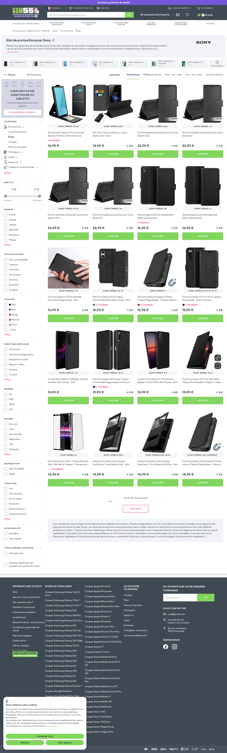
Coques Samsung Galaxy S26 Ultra (63, 620)
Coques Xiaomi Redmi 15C (98, 701)
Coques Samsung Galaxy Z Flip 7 (62, 600)
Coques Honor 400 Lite (97, 721)
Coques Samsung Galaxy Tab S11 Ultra (62, 594)
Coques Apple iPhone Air (98, 621)
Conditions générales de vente (26, 629)
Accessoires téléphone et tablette (31, 30)
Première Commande (24, 607)
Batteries (129, 625)
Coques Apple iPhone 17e (98, 611)
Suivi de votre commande (26, 597)
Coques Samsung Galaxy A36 (61, 660)
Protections (66, 30)
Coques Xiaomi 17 (94, 646)
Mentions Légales (22, 635)
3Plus (7, 379)
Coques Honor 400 (95, 711)
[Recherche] (129, 15)
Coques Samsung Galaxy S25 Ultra (63, 635)
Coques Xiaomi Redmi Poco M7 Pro (103, 691)
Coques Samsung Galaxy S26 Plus (63, 615)
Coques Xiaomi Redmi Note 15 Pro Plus (102, 680)
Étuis (78, 30)
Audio (127, 620)
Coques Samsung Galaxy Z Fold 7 (63, 605)
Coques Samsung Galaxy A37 (61, 665)
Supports (129, 615)
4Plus (7, 244)
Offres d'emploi (21, 645)
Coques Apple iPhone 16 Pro (99, 601)
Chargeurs (129, 610)
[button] (68, 140)
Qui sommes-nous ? (23, 602)
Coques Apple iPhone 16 (97, 586)
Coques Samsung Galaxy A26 (61, 670)
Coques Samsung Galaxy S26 (60, 610)
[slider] (5, 196)
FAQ (15, 592)
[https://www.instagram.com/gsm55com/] (174, 646)
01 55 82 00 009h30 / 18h (83, 8)
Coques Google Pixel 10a (58, 691)
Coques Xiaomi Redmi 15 (98, 696)
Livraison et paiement (24, 612)
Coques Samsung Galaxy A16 (60, 681)
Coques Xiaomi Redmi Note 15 (100, 657)
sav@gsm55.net (176, 614)
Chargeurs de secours (136, 630)
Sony (55, 30)
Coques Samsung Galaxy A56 (61, 650)
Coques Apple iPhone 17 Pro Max (102, 631)
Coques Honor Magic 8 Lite (99, 726)
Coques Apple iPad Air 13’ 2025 (101, 636)
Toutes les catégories (25, 23)
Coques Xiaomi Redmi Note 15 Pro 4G (102, 672)
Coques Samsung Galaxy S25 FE (62, 645)
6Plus (7, 519)
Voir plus (135, 508)
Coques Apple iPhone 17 (97, 616)
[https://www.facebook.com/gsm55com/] (165, 646)
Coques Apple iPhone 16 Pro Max (102, 606)
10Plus (7, 173)
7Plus (7, 334)
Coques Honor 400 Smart (98, 716)
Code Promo (19, 617)
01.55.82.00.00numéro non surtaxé (178, 621)
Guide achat (19, 640)
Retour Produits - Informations (29, 622)
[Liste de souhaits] (187, 14)
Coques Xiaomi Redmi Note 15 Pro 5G (102, 663)
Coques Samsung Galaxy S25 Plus (63, 630)
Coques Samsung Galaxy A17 (60, 676)
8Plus (7, 454)
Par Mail (105, 8)
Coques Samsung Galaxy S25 (60, 625)
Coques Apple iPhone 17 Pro (99, 626)
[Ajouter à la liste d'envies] (84, 87)
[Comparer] (77, 87)
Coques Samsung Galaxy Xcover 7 (63, 686)
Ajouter (68, 154)
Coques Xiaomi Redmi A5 (98, 706)
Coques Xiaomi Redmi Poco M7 (101, 686)
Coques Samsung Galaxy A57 (61, 655)
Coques (12, 142)
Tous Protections (17, 132)
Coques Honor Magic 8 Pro (99, 731)
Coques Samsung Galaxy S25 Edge (63, 640)
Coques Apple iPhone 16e (98, 591)
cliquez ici (51, 726)
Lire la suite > (13, 52)
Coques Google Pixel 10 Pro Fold (62, 696)
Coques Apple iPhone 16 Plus (100, 596)
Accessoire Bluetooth (135, 635)
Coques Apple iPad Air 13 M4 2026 (103, 641)
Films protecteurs (17, 147)
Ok (205, 597)
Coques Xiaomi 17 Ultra (97, 652)
